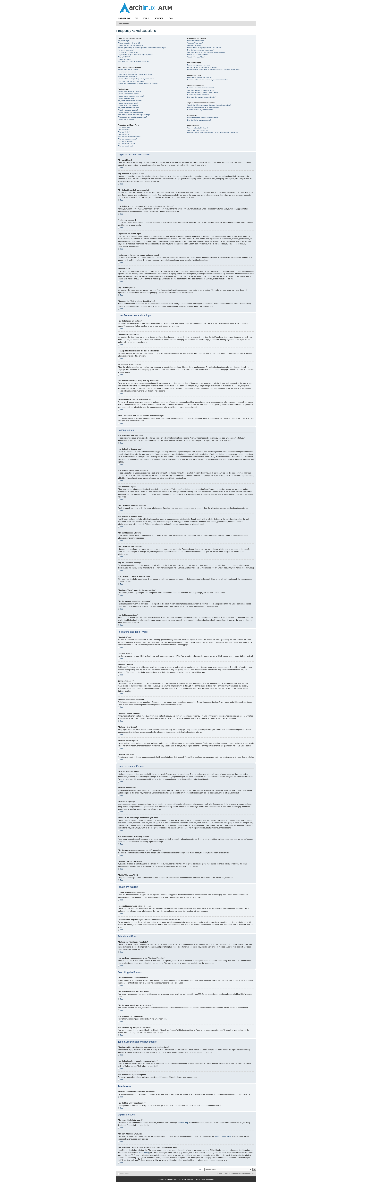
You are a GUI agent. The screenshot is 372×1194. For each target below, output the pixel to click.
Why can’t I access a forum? (128, 105)
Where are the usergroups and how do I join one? (204, 47)
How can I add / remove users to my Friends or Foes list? (207, 80)
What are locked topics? (126, 143)
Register (159, 18)
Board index (124, 23)
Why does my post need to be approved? (132, 117)
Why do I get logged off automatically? (131, 45)
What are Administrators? (196, 41)
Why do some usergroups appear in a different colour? (206, 52)
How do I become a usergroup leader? (200, 50)
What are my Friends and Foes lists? (200, 77)
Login (170, 18)
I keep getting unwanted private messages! (202, 67)
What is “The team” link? (195, 57)
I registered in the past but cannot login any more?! (135, 54)
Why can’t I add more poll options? (130, 101)
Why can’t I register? (125, 59)
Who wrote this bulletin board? (197, 128)
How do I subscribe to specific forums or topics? (204, 107)
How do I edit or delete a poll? (128, 103)
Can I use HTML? (124, 130)
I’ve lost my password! (126, 50)
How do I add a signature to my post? (131, 96)
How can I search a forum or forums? (200, 88)
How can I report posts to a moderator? (131, 112)
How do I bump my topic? (127, 119)
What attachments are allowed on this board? (203, 118)
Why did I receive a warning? (128, 110)
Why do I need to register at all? (129, 43)
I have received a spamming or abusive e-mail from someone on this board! (213, 69)
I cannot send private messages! (198, 65)
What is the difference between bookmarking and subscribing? (209, 105)
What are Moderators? (195, 43)
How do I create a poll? (126, 98)
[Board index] (146, 12)
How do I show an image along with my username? (135, 79)
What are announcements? (127, 139)
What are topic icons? (125, 146)
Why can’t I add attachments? (128, 108)
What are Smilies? (124, 132)
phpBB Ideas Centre (223, 1136)
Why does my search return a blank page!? (202, 92)
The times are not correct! (127, 72)
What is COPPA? (124, 57)
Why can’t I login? (124, 41)
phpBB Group (183, 1123)
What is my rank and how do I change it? (132, 81)
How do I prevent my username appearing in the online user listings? (142, 47)
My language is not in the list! (128, 76)
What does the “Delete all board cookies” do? (133, 61)
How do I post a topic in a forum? (129, 91)
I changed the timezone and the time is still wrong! (135, 74)
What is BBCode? (124, 127)
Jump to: (200, 1169)
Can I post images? (124, 134)
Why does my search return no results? (201, 90)
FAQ (136, 18)
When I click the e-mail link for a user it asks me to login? (138, 83)
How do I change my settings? (128, 69)
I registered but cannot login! (128, 52)
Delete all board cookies (232, 1174)
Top (121, 168)
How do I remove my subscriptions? (200, 110)
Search (146, 18)
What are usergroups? (195, 45)
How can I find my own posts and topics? (201, 97)
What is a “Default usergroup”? (198, 54)
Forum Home (124, 18)
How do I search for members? (198, 95)
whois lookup (144, 1153)
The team (219, 1174)
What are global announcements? (129, 136)
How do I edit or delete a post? (128, 94)
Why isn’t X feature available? (197, 130)
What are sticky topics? (126, 141)
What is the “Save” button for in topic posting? (134, 115)
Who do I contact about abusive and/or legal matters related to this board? (213, 132)
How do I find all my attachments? (199, 120)
